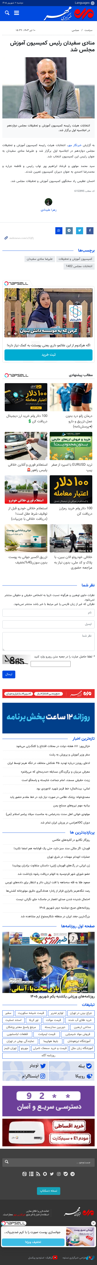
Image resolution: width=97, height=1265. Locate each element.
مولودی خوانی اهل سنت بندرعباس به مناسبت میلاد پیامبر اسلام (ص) (48, 814)
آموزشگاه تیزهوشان (79, 1041)
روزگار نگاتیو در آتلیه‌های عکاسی (71, 840)
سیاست (88, 30)
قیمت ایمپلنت (46, 1034)
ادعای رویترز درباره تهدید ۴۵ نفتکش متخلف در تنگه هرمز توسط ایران (49, 763)
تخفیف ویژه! (33, 1242)
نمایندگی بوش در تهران (20, 1041)
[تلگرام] (73, 1174)
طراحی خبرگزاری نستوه (74, 1258)
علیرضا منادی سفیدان (40, 259)
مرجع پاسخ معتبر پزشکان (21, 1027)
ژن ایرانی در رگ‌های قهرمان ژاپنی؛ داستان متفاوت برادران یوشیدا (51, 865)
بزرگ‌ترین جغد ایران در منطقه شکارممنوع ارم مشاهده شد (55, 916)
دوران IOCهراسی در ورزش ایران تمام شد (65, 822)
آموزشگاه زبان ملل (82, 1048)
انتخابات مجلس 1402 (79, 266)
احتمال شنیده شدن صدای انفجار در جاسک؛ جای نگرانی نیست (53, 899)
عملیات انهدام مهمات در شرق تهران (68, 857)
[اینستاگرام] (59, 1174)
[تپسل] (6, 283)
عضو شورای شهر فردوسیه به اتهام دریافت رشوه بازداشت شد (54, 874)
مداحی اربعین (82, 1027)
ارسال (8, 674)
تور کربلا (33, 1020)
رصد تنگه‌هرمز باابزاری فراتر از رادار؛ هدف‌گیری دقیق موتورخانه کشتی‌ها (48, 891)
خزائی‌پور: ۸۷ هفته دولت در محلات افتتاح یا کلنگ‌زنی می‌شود (53, 746)
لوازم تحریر (57, 1013)
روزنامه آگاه (48, 1055)
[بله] (66, 1174)
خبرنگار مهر (75, 145)
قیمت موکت (53, 1020)
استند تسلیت (13, 1020)
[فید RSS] (38, 1174)
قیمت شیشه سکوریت (31, 1013)
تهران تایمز (10, 1048)
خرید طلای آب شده (80, 1020)
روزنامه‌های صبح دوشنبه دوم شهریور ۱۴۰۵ (64, 908)
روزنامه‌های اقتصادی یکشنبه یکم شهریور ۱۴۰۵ (61, 996)
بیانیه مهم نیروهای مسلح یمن (71, 805)
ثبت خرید (49, 355)
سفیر (8, 1013)
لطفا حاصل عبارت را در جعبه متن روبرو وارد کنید (64, 657)
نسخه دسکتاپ (48, 1191)
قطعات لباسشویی (17, 1034)
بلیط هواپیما (51, 1041)
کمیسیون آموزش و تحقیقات (75, 259)
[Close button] (93, 1223)
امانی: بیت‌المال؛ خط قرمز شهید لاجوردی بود (63, 788)
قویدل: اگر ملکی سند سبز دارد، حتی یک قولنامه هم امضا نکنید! (52, 848)
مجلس (75, 30)
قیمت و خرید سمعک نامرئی (50, 1048)
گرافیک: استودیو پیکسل (40, 1258)
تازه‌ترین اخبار (84, 739)
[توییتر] (52, 1174)
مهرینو (24, 1048)
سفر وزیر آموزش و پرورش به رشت (69, 754)
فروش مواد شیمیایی (77, 1034)
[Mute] (16, 333)
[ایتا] (24, 1174)
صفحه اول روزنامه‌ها (78, 926)
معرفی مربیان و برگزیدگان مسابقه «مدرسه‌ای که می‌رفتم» (55, 772)
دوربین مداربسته (55, 1027)
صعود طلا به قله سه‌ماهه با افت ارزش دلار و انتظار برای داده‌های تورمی (47, 882)
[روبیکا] (45, 1174)
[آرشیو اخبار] (31, 1174)
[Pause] (9, 333)
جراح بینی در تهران (81, 1013)
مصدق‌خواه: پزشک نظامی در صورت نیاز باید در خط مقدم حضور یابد (50, 797)
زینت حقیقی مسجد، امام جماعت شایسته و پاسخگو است (56, 780)
